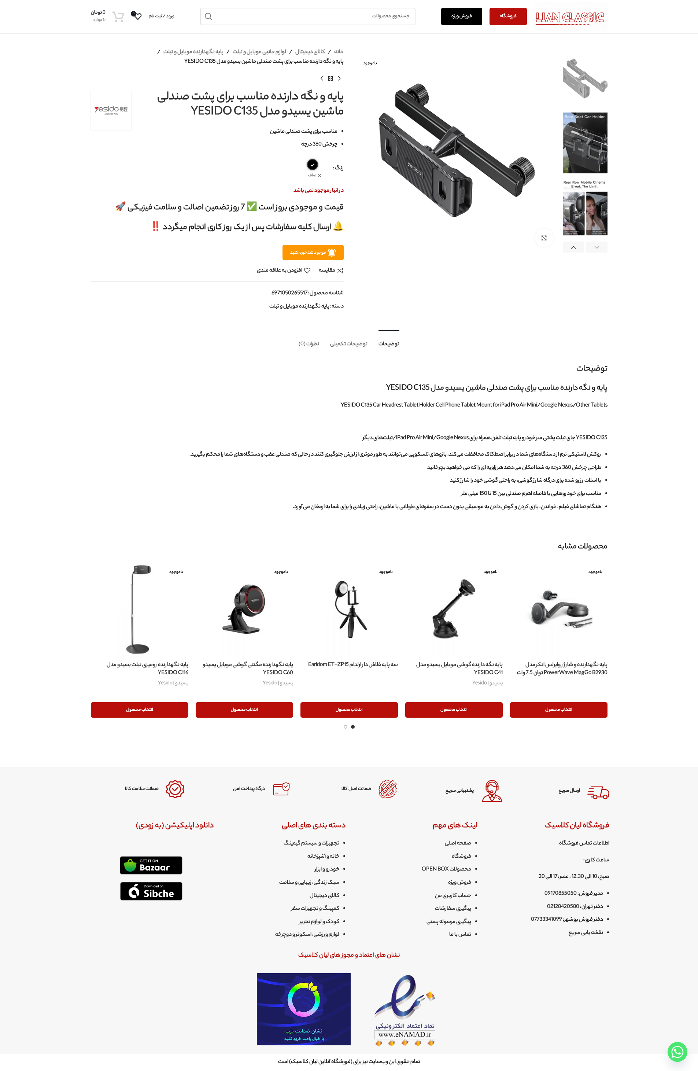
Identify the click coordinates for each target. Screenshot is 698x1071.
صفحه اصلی (458, 843)
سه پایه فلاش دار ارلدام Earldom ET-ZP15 (353, 665)
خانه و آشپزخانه (323, 857)
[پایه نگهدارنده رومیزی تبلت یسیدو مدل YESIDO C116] (139, 609)
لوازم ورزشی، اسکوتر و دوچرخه (307, 935)
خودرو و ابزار (327, 869)
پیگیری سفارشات (453, 909)
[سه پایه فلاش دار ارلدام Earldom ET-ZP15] (349, 609)
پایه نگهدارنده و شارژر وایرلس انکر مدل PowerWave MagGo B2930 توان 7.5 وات (562, 669)
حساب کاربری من (453, 896)
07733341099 (546, 920)
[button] (596, 248)
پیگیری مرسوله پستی (448, 922)
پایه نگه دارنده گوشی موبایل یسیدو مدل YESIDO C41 (459, 669)
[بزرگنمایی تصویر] (544, 238)
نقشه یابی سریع (586, 933)
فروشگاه (508, 16)
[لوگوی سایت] (570, 16)
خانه (339, 52)
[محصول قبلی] (339, 78)
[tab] (388, 341)
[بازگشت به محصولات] (330, 78)
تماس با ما (460, 935)
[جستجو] (209, 16)
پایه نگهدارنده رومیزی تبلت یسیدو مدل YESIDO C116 (147, 669)
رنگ (339, 168)
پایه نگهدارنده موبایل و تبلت (193, 52)
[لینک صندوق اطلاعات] (561, 791)
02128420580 (563, 907)
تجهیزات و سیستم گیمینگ (311, 843)
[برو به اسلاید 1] (353, 727)
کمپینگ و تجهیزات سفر (315, 909)
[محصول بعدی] (321, 78)
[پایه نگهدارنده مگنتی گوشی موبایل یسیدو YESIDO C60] (244, 609)
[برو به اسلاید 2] (345, 727)
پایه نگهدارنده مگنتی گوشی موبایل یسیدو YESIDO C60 (248, 669)
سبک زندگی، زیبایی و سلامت (309, 883)
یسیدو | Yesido (487, 683)
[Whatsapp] (677, 1052)
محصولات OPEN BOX (446, 869)
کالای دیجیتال (310, 52)
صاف (312, 176)
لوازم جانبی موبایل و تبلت (259, 52)
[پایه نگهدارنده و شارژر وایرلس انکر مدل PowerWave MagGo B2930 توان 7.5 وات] (558, 609)
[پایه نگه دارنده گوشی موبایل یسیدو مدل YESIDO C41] (454, 609)
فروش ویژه (461, 16)
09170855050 (560, 894)
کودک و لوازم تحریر (319, 922)
